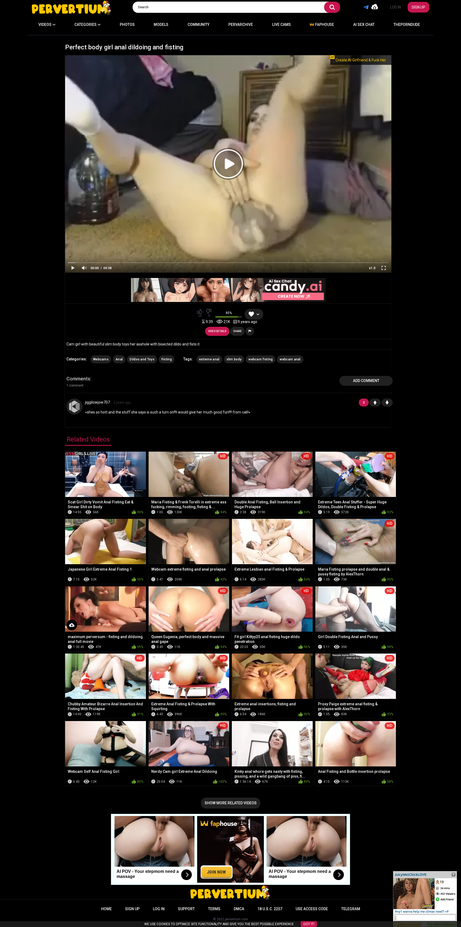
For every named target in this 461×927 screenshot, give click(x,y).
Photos (127, 24)
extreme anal (209, 359)
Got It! (308, 924)
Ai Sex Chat (364, 24)
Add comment (366, 381)
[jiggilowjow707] (74, 407)
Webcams (101, 359)
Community (198, 24)
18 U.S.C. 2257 (269, 909)
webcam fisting (260, 359)
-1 (387, 403)
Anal (119, 359)
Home (106, 909)
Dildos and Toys (142, 359)
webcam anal (290, 359)
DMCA (239, 909)
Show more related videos (231, 803)
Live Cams (281, 24)
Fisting (166, 359)
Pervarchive (240, 24)
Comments (78, 378)
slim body (234, 359)
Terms (214, 909)
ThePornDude (407, 24)
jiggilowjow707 (97, 402)
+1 (375, 403)
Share (237, 331)
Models (161, 24)
